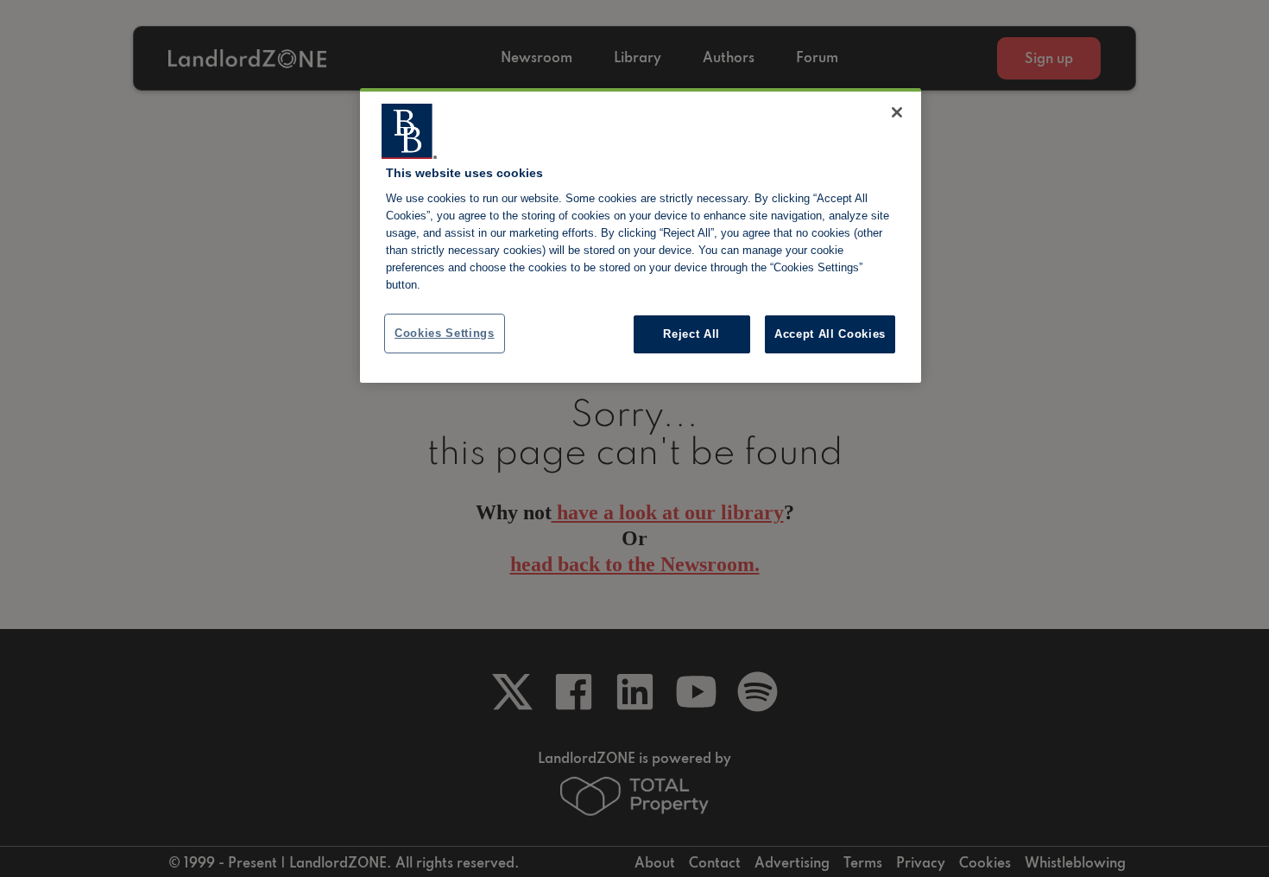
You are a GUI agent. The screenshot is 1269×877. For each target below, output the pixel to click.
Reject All (691, 333)
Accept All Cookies (830, 333)
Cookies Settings (445, 333)
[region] (640, 236)
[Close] (897, 112)
